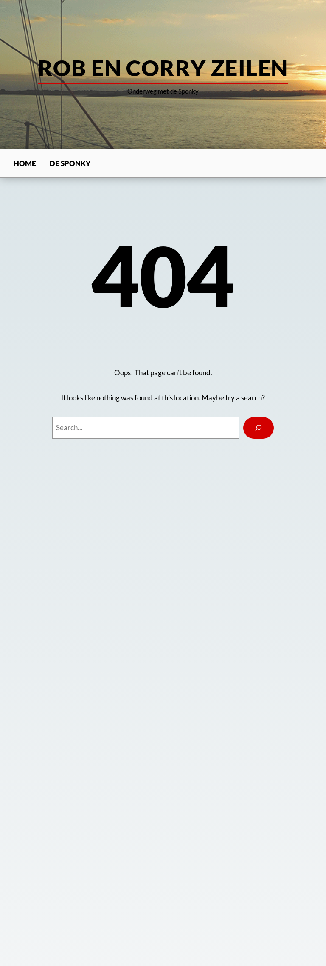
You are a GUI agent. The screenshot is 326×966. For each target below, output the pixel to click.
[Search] (258, 427)
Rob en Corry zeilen (163, 67)
